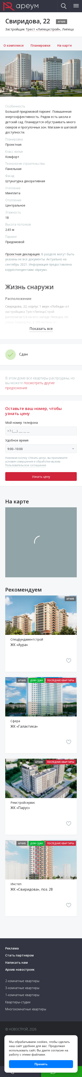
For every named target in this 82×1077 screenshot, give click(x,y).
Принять (41, 1064)
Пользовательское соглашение (25, 465)
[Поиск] (64, 6)
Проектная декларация (22, 254)
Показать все (41, 328)
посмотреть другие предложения (30, 385)
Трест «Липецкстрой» (43, 29)
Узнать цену (41, 477)
